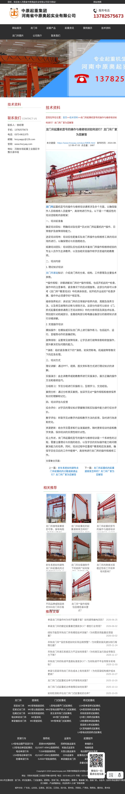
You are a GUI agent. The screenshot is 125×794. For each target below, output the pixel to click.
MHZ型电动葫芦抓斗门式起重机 (61, 709)
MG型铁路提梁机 (36, 705)
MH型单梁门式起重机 (61, 721)
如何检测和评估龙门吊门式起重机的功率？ (69, 693)
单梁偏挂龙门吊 (18, 721)
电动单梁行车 (22, 751)
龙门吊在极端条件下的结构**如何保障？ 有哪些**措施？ (80, 570)
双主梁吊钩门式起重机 (61, 713)
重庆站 (100, 788)
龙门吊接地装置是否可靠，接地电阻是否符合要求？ (55, 529)
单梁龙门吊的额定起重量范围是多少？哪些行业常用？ (75, 626)
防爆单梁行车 (22, 759)
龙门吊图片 (18, 35)
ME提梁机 (36, 717)
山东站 (34, 788)
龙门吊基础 (52, 273)
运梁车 (67, 738)
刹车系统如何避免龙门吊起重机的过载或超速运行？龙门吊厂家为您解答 (64, 471)
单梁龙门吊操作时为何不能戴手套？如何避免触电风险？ (76, 619)
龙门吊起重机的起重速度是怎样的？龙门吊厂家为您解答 (99, 471)
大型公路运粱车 (68, 751)
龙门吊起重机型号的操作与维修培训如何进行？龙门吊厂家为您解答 (106, 531)
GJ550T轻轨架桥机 (47, 759)
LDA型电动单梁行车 (22, 755)
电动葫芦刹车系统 (89, 751)
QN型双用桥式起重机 (90, 709)
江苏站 (56, 788)
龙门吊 (33, 28)
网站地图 (97, 2)
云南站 (41, 788)
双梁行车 (21, 738)
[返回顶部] (120, 775)
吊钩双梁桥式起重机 (89, 713)
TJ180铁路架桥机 (47, 751)
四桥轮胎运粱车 (68, 744)
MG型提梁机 (36, 721)
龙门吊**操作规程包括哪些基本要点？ (80, 607)
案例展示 (87, 28)
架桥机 (46, 738)
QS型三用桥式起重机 (90, 717)
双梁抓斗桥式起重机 (89, 724)
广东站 (27, 788)
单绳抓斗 (89, 744)
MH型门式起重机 (61, 717)
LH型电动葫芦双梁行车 (22, 744)
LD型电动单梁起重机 (22, 747)
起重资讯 (69, 28)
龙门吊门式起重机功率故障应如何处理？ (68, 687)
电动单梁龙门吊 (18, 717)
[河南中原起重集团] (42, 12)
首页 (65, 117)
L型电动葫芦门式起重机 (61, 705)
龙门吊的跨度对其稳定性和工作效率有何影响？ (106, 568)
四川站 (63, 788)
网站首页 (16, 28)
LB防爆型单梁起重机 (90, 721)
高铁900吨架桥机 (47, 744)
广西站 (85, 788)
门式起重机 (60, 700)
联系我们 (55, 35)
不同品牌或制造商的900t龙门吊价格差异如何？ (55, 607)
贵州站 (70, 788)
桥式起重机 (89, 700)
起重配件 (88, 738)
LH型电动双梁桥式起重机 (90, 732)
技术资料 (106, 28)
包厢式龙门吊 (18, 713)
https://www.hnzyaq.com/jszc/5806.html (76, 143)
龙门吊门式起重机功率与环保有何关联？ (68, 680)
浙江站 (49, 788)
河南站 (78, 788)
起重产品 (51, 28)
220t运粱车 (68, 755)
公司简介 (37, 35)
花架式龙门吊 (18, 709)
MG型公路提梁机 (36, 709)
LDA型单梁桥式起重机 (89, 705)
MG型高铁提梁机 (36, 713)
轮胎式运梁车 (68, 747)
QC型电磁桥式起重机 (90, 728)
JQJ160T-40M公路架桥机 (47, 747)
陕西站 (92, 788)
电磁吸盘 (89, 747)
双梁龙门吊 (19, 705)
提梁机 (35, 700)
